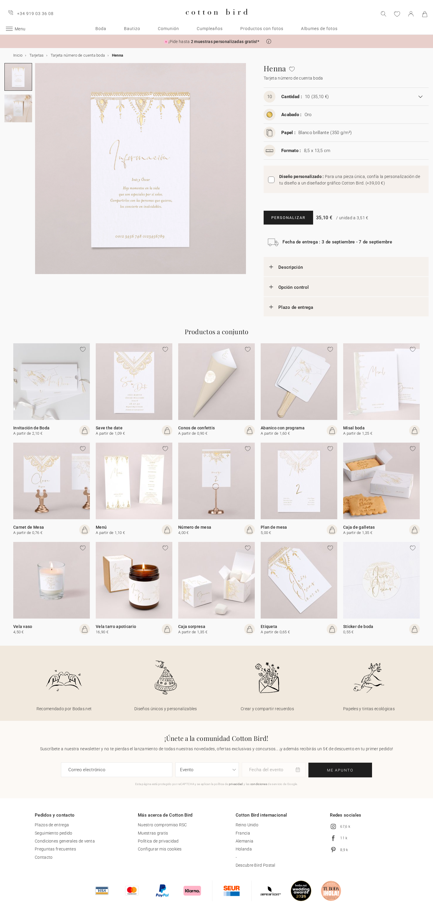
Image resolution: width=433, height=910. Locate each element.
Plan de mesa (274, 527)
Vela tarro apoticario (116, 626)
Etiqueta (269, 626)
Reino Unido (247, 824)
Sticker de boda (358, 626)
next (38, 172)
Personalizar (288, 217)
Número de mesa (194, 527)
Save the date (109, 428)
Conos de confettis (196, 428)
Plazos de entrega (52, 824)
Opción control (293, 287)
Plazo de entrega (295, 307)
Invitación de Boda (31, 428)
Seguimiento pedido (53, 833)
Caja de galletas (359, 527)
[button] (268, 41)
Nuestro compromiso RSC (162, 824)
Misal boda (354, 428)
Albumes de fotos (319, 28)
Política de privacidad (158, 841)
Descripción (290, 267)
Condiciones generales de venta (65, 841)
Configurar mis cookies (160, 849)
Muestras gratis (153, 833)
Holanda (244, 849)
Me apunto (340, 770)
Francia (243, 833)
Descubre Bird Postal (255, 865)
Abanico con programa (283, 428)
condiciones (258, 784)
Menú (101, 527)
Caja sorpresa (191, 626)
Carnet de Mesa (28, 527)
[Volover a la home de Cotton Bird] (216, 19)
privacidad (236, 784)
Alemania (244, 841)
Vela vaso (22, 626)
